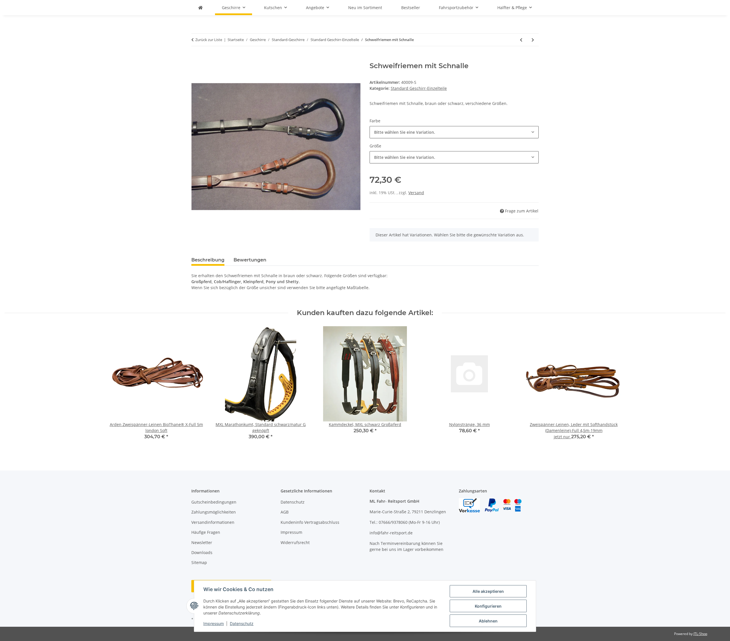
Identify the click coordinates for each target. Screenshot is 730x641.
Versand (416, 192)
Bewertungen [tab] (250, 260)
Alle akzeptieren (488, 591)
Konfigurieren (488, 606)
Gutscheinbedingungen (213, 502)
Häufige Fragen (205, 532)
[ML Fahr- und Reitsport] (200, 7)
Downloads (201, 552)
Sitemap (199, 562)
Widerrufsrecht (295, 542)
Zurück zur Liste (208, 39)
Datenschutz (242, 623)
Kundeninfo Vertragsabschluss (310, 522)
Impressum (213, 623)
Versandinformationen (212, 522)
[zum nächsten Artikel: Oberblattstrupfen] (533, 40)
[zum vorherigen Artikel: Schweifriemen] (521, 40)
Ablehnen (488, 620)
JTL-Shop (700, 633)
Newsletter (201, 542)
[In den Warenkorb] (195, 59)
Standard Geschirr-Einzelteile (419, 88)
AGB (285, 512)
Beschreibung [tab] (207, 260)
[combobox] (454, 132)
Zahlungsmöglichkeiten (213, 512)
